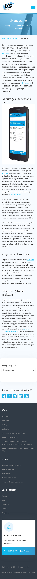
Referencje (5, 504)
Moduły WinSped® (9, 365)
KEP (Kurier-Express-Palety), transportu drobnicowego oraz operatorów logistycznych (17, 443)
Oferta (9, 38)
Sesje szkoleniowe (8, 469)
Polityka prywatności (8, 567)
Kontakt (4, 508)
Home (3, 38)
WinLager (5, 425)
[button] (33, 7)
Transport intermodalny (10, 437)
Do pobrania (6, 473)
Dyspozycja (5, 513)
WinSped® (16, 38)
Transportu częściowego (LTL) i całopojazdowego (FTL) (18, 449)
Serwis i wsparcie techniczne (11, 465)
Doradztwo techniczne (9, 478)
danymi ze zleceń (17, 194)
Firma (3, 500)
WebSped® (5, 421)
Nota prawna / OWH (24, 567)
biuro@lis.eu (25, 551)
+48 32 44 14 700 (12, 551)
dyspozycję (26, 83)
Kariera (4, 496)
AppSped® (5, 429)
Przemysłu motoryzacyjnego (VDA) (13, 433)
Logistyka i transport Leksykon (12, 482)
